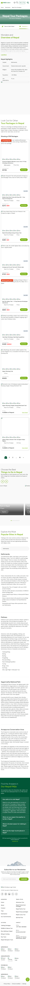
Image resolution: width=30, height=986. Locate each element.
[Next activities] (6, 481)
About (2, 905)
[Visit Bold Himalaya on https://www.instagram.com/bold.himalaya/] (5, 894)
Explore (4, 512)
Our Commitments (6, 916)
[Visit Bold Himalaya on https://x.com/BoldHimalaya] (13, 894)
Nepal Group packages (22, 911)
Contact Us (15, 841)
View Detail (25, 412)
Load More (4, 54)
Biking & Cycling (5, 934)
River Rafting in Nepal (6, 931)
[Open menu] (27, 2)
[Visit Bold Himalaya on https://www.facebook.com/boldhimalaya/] (2, 894)
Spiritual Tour (19, 917)
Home (2, 7)
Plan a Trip (22, 2)
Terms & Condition (16, 983)
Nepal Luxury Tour (20, 914)
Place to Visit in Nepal (9, 26)
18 (19, 457)
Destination (7, 7)
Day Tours (3, 937)
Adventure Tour (20, 902)
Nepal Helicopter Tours (7, 939)
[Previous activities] (2, 481)
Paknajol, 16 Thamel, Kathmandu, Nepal (21, 937)
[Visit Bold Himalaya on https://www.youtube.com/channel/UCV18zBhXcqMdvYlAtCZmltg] (16, 894)
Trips (2, 911)
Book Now (23, 169)
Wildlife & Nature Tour (7, 928)
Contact (3, 908)
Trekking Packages (6, 925)
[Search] (17, 2)
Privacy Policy (7, 983)
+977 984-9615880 (21, 927)
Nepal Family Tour (20, 909)
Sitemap (24, 983)
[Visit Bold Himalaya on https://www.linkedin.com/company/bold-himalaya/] (9, 894)
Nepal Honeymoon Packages (21, 905)
